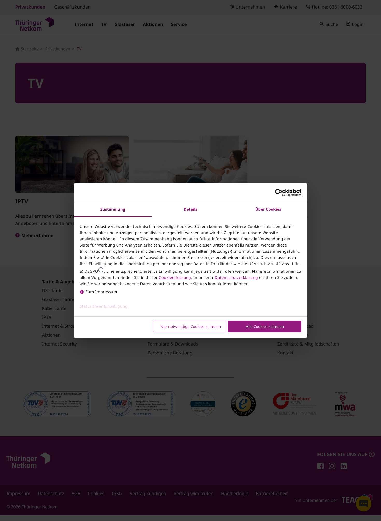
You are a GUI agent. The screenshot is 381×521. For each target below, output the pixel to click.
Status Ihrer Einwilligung (104, 306)
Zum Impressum (101, 291)
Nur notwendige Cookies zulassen (190, 326)
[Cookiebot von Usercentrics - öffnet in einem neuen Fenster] (278, 192)
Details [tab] (190, 209)
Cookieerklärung (175, 277)
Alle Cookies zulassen (265, 326)
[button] (100, 269)
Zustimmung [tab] (112, 209)
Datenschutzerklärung (236, 277)
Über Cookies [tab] (268, 209)
